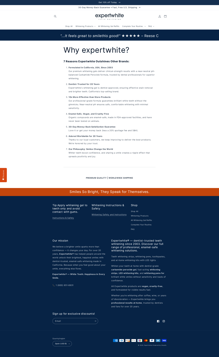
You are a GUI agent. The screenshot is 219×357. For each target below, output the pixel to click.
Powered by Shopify (160, 345)
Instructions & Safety (63, 218)
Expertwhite (148, 345)
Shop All (134, 211)
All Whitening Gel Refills (141, 220)
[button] (55, 16)
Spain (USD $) (61, 344)
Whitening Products (140, 216)
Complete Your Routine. (141, 225)
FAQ (133, 229)
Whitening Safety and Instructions (109, 214)
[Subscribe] (95, 321)
